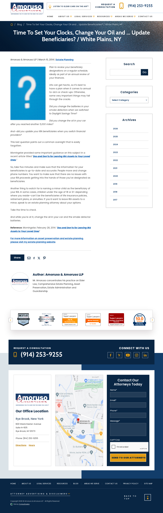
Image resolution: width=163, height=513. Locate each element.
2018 (115, 192)
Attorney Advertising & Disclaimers (39, 493)
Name (113, 390)
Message (115, 421)
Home (50, 16)
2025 (115, 136)
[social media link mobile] (110, 355)
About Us (63, 16)
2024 (115, 144)
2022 (115, 160)
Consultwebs (24, 504)
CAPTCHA (115, 440)
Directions (21, 445)
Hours (32, 445)
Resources (103, 16)
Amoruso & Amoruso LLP (64, 274)
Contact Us (145, 16)
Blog (19, 24)
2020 (115, 176)
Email (113, 400)
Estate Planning (64, 59)
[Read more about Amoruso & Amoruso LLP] (20, 273)
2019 (115, 184)
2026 (115, 128)
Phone (113, 411)
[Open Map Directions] (79, 376)
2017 (115, 200)
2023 (115, 152)
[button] (11, 320)
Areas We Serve (124, 16)
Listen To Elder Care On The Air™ (71, 6)
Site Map (148, 483)
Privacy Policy (131, 483)
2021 (115, 168)
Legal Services (83, 16)
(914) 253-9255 (30, 438)
